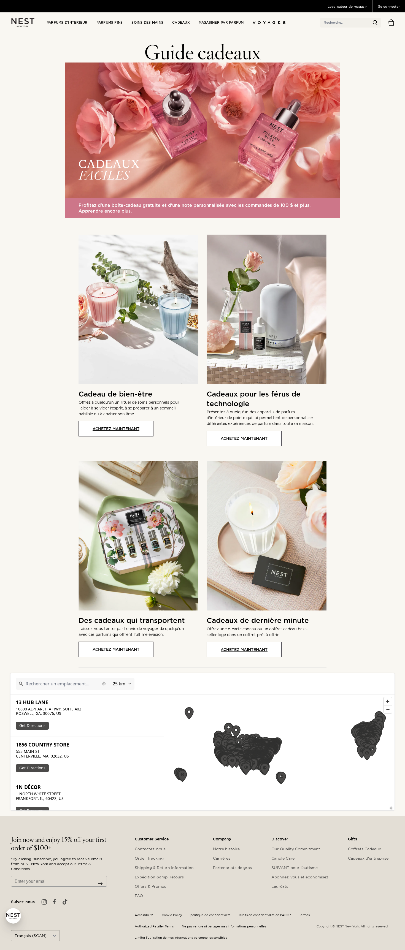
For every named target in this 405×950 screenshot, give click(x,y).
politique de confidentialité (210, 915)
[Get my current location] (104, 684)
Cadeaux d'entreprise (368, 858)
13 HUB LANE (32, 702)
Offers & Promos (150, 886)
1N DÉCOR (28, 787)
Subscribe (100, 884)
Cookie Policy (172, 915)
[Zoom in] (388, 701)
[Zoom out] (388, 709)
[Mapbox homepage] (178, 805)
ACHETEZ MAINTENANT (116, 429)
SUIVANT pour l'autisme (294, 867)
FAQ (139, 895)
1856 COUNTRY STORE (42, 744)
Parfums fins (109, 22)
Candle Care (283, 858)
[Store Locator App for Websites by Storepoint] (391, 808)
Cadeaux (181, 22)
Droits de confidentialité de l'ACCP (265, 915)
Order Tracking (149, 858)
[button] (375, 23)
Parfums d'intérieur (67, 22)
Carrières (221, 858)
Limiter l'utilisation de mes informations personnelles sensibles (181, 937)
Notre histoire (226, 848)
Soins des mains (147, 22)
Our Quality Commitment (295, 848)
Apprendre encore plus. (105, 211)
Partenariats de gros (232, 867)
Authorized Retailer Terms (154, 926)
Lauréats (279, 886)
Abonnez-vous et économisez (299, 877)
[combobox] (57, 684)
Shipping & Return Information (164, 867)
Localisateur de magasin (347, 6)
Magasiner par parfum (221, 22)
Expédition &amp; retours (159, 877)
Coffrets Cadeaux (364, 848)
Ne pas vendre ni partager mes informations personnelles (224, 926)
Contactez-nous (150, 848)
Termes (304, 915)
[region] (279, 752)
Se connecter (389, 6)
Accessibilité (144, 915)
